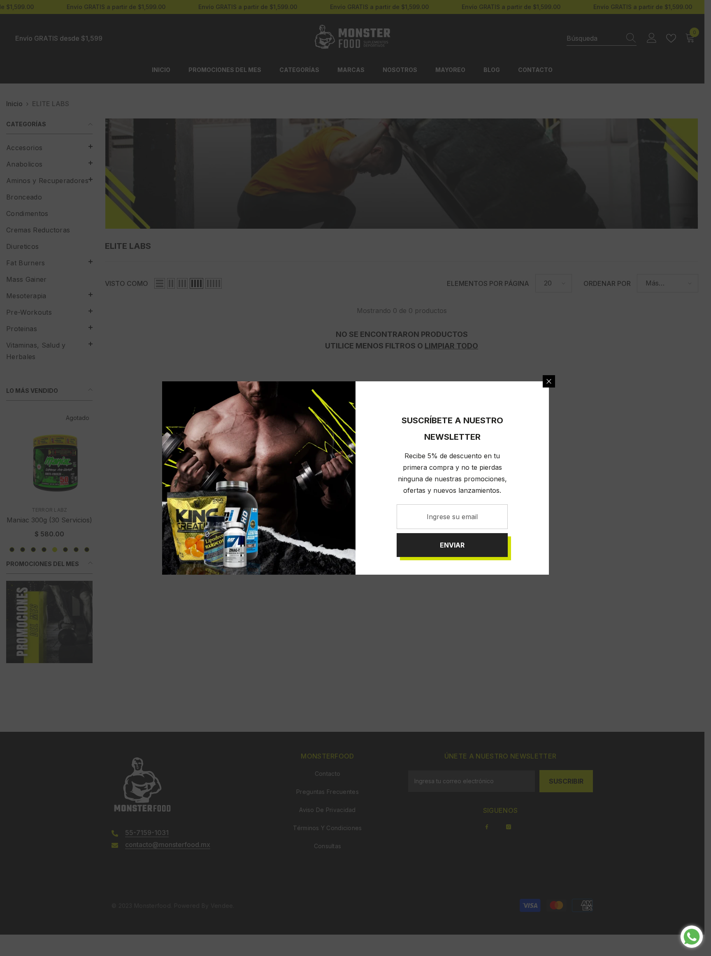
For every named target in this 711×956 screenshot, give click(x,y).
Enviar (452, 545)
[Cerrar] (549, 381)
